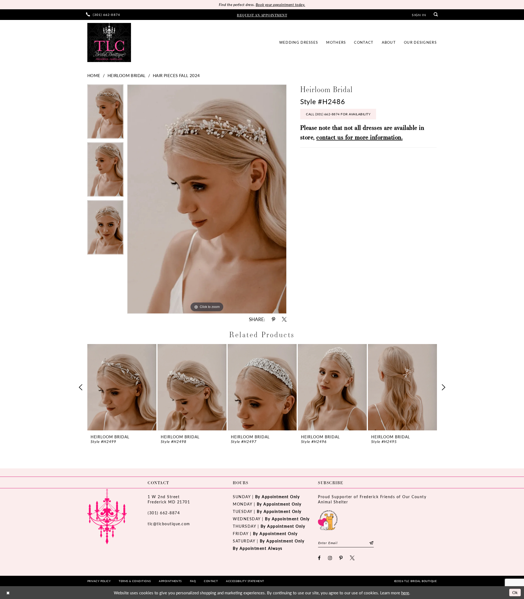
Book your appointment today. (280, 4)
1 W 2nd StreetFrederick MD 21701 (169, 499)
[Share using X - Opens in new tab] (284, 319)
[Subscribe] (371, 542)
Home (93, 75)
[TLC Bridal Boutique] (109, 42)
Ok (515, 592)
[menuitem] (103, 14)
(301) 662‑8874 (164, 512)
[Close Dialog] (8, 592)
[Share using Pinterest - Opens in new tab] (273, 319)
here (405, 592)
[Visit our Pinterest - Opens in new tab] (341, 558)
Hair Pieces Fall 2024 (176, 75)
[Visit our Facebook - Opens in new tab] (319, 558)
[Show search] (436, 14)
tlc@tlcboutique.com (169, 523)
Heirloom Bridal (127, 75)
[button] (419, 14)
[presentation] (121, 387)
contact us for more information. (359, 137)
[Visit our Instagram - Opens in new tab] (330, 558)
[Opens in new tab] (328, 519)
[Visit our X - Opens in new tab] (352, 558)
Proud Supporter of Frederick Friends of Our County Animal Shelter (372, 499)
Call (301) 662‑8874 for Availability (338, 114)
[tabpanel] (105, 113)
